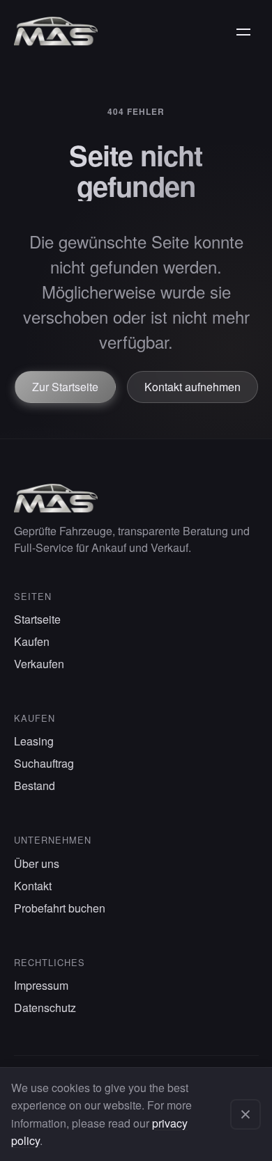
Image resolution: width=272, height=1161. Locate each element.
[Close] (245, 1114)
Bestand (34, 785)
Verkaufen (39, 664)
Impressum (41, 985)
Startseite (37, 619)
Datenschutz (45, 1008)
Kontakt (33, 886)
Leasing (34, 741)
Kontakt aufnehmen (192, 387)
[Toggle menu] (243, 32)
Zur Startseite (65, 387)
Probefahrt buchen (59, 908)
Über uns (36, 863)
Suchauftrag (44, 763)
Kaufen (32, 641)
